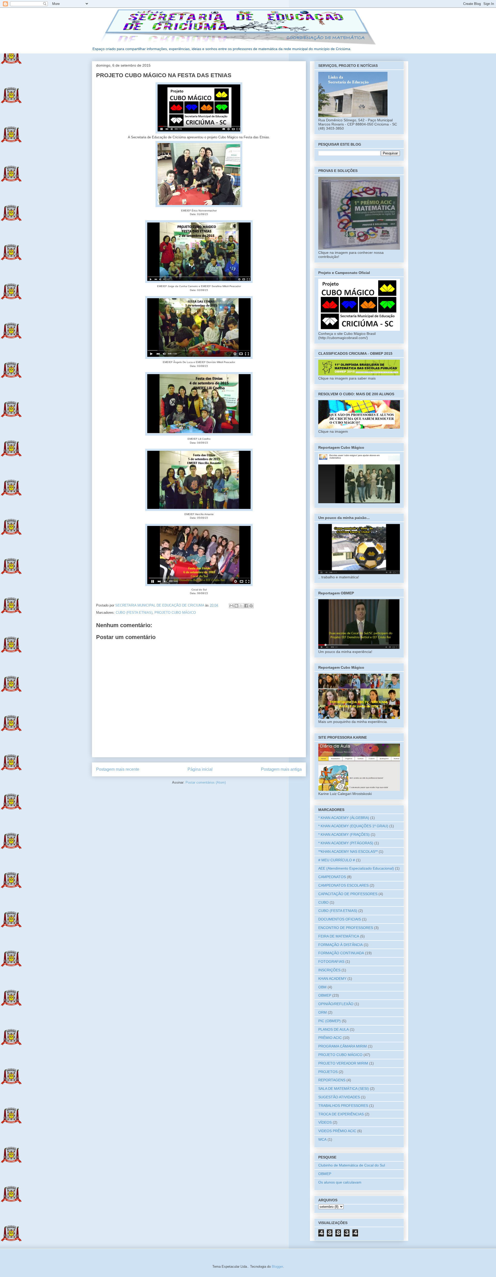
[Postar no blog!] (236, 605)
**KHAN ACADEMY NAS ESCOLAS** (348, 851)
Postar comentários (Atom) (205, 782)
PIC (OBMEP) (329, 1021)
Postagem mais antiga (281, 769)
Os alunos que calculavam (339, 1182)
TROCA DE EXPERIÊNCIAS (341, 1114)
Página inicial (200, 769)
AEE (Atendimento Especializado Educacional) (356, 868)
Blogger (277, 1266)
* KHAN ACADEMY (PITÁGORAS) (345, 843)
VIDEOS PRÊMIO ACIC (337, 1131)
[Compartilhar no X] (241, 605)
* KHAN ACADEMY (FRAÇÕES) (344, 834)
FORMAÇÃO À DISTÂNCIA (340, 945)
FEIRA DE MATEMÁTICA (338, 936)
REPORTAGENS (331, 1080)
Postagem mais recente (117, 769)
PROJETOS (328, 1072)
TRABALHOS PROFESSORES (343, 1105)
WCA (322, 1139)
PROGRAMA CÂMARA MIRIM (342, 1046)
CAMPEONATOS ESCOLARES (343, 885)
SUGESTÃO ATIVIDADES (339, 1097)
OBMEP (324, 995)
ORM (322, 1012)
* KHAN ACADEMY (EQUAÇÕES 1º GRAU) (353, 826)
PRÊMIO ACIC (330, 1038)
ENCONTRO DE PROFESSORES (345, 928)
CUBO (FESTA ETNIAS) (134, 612)
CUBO (323, 902)
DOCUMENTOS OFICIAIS (339, 919)
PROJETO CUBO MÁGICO (175, 612)
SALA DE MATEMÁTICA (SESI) (343, 1088)
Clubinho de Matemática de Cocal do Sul (351, 1165)
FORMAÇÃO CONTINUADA (341, 953)
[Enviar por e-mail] (231, 605)
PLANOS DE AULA (333, 1029)
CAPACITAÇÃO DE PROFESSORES (347, 894)
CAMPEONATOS (332, 877)
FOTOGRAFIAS (331, 961)
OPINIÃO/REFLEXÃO (335, 1004)
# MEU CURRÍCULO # (336, 860)
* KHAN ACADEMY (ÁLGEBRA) (343, 818)
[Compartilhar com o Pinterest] (251, 605)
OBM (322, 987)
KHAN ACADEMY (332, 978)
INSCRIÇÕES (329, 970)
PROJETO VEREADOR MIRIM (343, 1063)
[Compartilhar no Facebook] (246, 605)
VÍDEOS (325, 1122)
